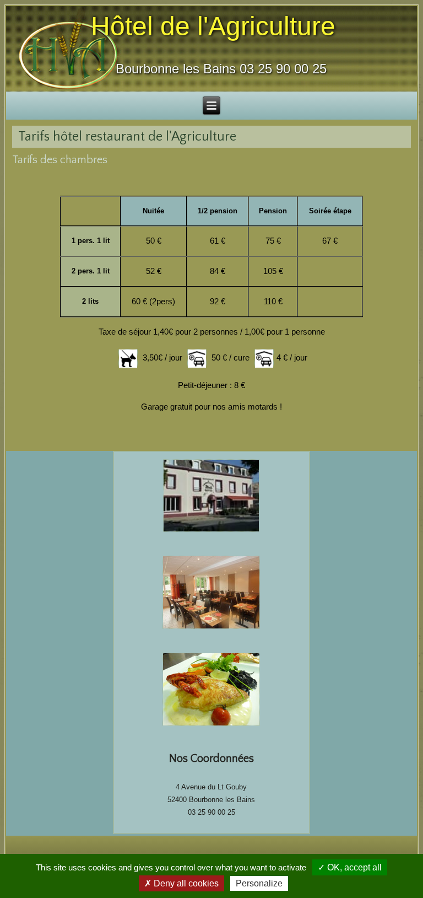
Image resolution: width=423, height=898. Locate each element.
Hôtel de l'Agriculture (213, 26)
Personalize (259, 883)
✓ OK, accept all (350, 867)
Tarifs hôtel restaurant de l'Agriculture (127, 137)
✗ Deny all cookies (181, 883)
